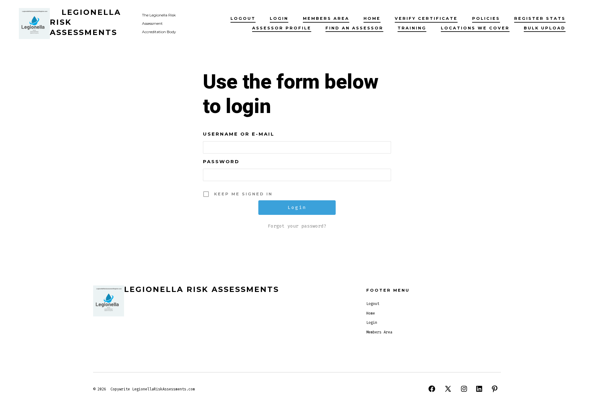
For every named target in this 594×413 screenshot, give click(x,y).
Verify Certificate (426, 18)
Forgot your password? (297, 226)
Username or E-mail (238, 134)
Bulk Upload (545, 28)
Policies (486, 18)
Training (412, 28)
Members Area (326, 18)
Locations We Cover (475, 28)
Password (221, 161)
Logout (243, 18)
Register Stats (540, 18)
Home (372, 18)
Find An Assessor (354, 28)
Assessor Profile (281, 28)
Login (279, 18)
